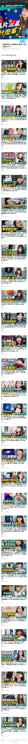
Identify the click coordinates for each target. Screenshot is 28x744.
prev (3, 740)
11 (11, 741)
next (16, 741)
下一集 (23, 41)
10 (25, 740)
